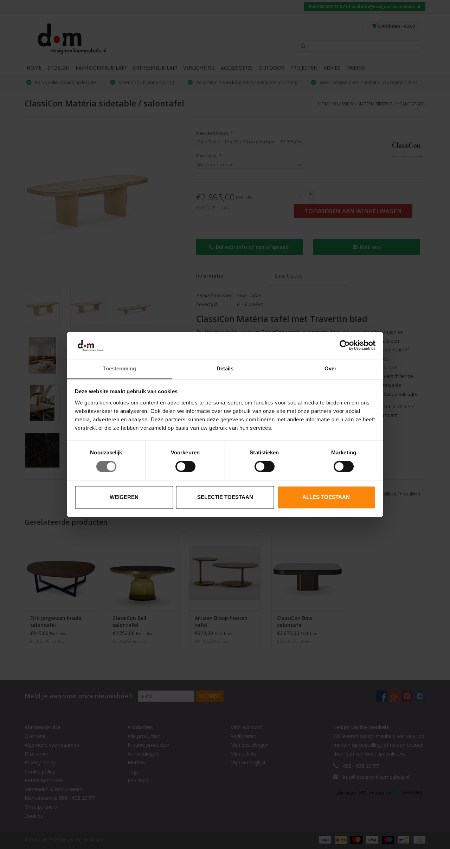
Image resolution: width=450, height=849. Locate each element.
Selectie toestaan (225, 497)
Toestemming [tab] (119, 368)
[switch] (185, 466)
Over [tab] (330, 368)
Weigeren (124, 497)
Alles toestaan (326, 497)
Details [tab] (225, 368)
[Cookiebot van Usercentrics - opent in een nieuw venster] (344, 345)
